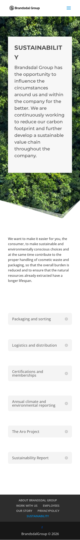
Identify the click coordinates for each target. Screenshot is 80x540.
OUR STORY (24, 511)
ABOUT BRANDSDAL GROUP (38, 500)
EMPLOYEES (51, 506)
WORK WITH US (27, 506)
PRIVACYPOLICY (48, 511)
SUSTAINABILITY (38, 516)
